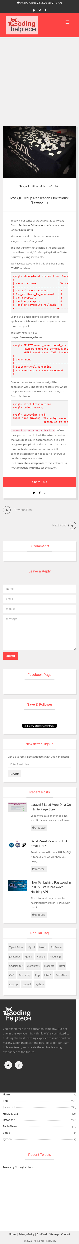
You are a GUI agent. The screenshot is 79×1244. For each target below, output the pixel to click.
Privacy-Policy (26, 1234)
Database (9, 1120)
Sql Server (56, 947)
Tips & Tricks (16, 947)
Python (39, 984)
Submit (10, 656)
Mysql (25, 186)
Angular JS (55, 956)
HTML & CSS (10, 1113)
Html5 (47, 975)
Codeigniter (15, 966)
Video (6, 1132)
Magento (49, 966)
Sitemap (54, 1234)
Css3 (11, 975)
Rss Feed (42, 1234)
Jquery (28, 956)
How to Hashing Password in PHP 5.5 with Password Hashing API (51, 887)
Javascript (14, 956)
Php (37, 975)
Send (13, 774)
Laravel (27, 984)
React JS (13, 984)
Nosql (42, 947)
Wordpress (33, 966)
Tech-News (62, 975)
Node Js (41, 956)
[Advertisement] (39, 84)
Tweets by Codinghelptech (18, 1167)
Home (6, 1094)
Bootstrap (24, 975)
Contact (65, 1234)
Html (62, 966)
